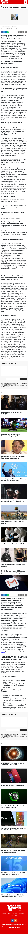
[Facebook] (2, 32)
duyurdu (3, 652)
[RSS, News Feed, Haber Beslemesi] (15, 920)
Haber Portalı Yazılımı (15, 932)
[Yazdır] (19, 32)
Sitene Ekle (14, 915)
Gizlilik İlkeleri (22, 913)
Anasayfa (4, 913)
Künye (9, 913)
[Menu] (25, 2)
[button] (21, 32)
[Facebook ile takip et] (12, 920)
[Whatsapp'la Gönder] (8, 32)
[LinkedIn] (6, 32)
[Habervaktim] (4, 2)
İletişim (15, 913)
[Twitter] (4, 32)
